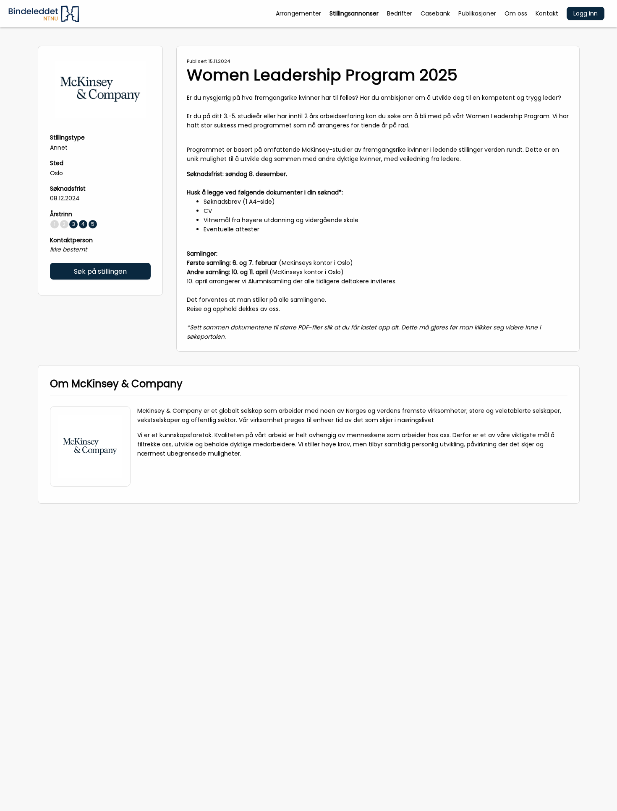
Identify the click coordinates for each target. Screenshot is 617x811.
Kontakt (547, 13)
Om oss (516, 13)
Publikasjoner (477, 13)
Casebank (435, 13)
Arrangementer (298, 13)
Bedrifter (399, 13)
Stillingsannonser (354, 13)
